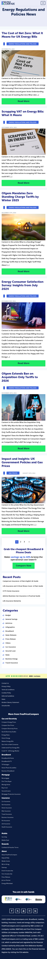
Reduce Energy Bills (8, 741)
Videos (7, 643)
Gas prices (13, 473)
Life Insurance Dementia (12, 601)
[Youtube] (23, 911)
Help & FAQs (5, 858)
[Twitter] (17, 911)
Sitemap (4, 867)
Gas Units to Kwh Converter (10, 744)
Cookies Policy (6, 693)
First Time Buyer (7, 781)
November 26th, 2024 (9, 393)
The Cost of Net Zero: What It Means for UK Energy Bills (22, 34)
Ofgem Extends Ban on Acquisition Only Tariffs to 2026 (20, 377)
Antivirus (8, 623)
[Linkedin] (35, 911)
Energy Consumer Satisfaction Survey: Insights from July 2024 (22, 285)
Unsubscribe (6, 706)
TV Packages (5, 764)
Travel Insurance (11, 663)
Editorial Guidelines (8, 696)
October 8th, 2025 (8, 49)
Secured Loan (10, 651)
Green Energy (6, 738)
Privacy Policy (6, 686)
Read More (23, 101)
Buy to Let (5, 788)
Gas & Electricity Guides (9, 732)
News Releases (10, 635)
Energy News (6, 735)
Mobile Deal (5, 840)
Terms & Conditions (8, 690)
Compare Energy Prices (9, 722)
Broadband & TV (7, 761)
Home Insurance (7, 808)
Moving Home (6, 784)
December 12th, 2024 (9, 213)
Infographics (10, 627)
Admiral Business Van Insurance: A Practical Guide (21, 596)
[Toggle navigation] (43, 3)
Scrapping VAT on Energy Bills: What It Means (23, 113)
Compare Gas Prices (8, 725)
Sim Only (4, 837)
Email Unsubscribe (7, 871)
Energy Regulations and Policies (22, 44)
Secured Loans (6, 791)
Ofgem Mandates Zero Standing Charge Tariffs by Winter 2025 (20, 196)
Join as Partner (6, 880)
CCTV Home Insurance (11, 591)
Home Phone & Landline (9, 768)
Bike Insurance (6, 811)
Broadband (9, 631)
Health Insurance (7, 827)
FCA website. (24, 952)
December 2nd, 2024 (9, 301)
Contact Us (5, 683)
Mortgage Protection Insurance (11, 794)
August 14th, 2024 (29, 473)
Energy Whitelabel (7, 883)
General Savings (11, 619)
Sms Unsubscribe (7, 874)
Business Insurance (7, 817)
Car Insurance (10, 647)
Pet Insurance (6, 820)
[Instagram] (29, 911)
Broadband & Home (8, 758)
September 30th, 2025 (9, 127)
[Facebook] (12, 911)
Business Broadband (8, 771)
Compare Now (23, 565)
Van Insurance (6, 805)
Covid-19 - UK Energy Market (10, 751)
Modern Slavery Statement (10, 702)
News (7, 655)
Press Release (10, 639)
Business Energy (11, 659)
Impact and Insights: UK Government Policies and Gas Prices (22, 462)
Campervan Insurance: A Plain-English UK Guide (20, 581)
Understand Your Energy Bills (10, 748)
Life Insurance (6, 824)
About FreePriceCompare (9, 855)
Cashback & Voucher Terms (10, 847)
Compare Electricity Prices (10, 728)
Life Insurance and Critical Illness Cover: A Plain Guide (23, 586)
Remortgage (5, 778)
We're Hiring (5, 864)
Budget (8, 615)
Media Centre (6, 861)
